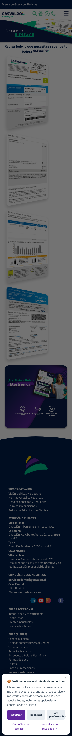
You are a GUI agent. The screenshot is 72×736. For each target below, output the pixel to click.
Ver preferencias (57, 714)
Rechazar (36, 714)
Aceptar (16, 714)
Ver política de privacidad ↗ (49, 726)
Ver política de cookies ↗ (20, 726)
